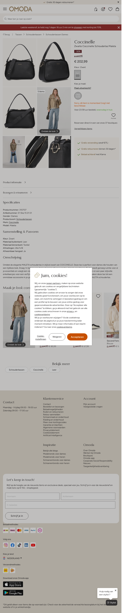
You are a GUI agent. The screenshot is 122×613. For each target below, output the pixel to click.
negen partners (52, 283)
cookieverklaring (41, 314)
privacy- (69, 311)
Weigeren (56, 337)
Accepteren (76, 337)
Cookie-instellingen (39, 337)
